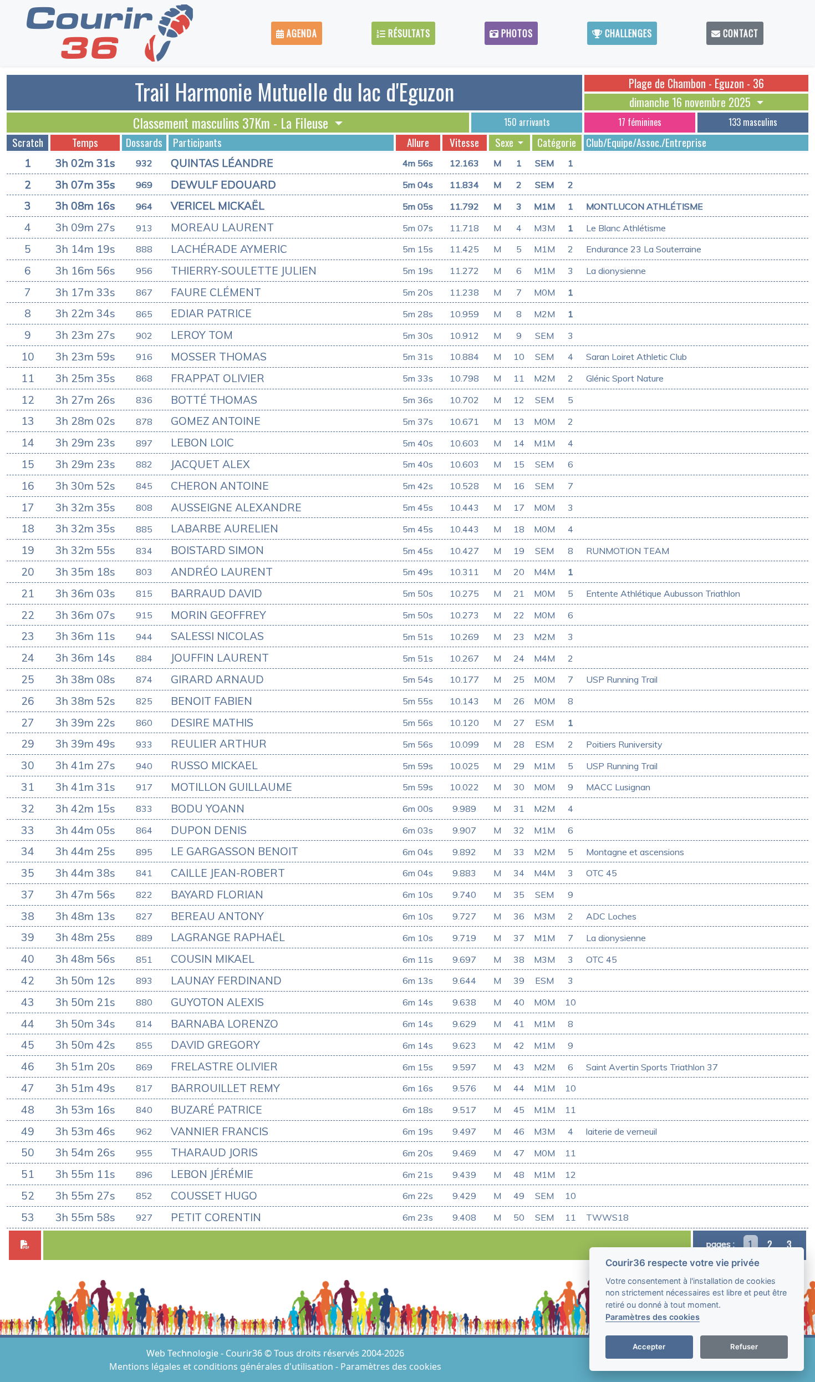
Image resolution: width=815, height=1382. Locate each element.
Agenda (300, 33)
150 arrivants (527, 122)
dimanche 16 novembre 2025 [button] (691, 102)
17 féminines (639, 122)
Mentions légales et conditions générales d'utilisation (222, 1366)
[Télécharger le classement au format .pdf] (25, 1245)
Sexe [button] (505, 142)
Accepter (649, 1346)
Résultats (407, 33)
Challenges (627, 33)
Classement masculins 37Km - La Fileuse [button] (232, 123)
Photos (515, 33)
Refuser (744, 1346)
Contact (739, 33)
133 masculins (753, 122)
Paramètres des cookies (390, 1366)
